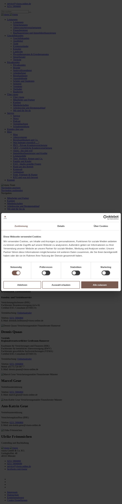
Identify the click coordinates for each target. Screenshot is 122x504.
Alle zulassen (100, 285)
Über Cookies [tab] (101, 226)
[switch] (46, 273)
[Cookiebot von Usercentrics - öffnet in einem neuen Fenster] (106, 217)
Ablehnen (22, 285)
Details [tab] (61, 226)
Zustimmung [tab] (21, 226)
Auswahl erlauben (61, 285)
